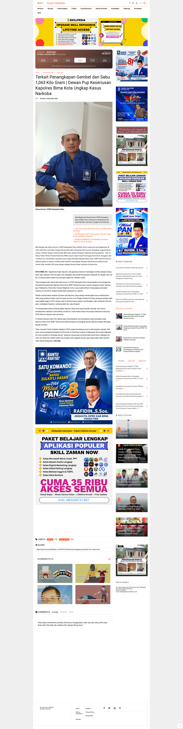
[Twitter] (133, 3)
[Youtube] (136, 3)
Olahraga (126, 8)
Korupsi (50, 8)
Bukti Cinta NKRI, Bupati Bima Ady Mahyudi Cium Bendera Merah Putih (129, 531)
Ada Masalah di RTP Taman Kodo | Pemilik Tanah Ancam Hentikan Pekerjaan (92, 235)
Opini (39, 13)
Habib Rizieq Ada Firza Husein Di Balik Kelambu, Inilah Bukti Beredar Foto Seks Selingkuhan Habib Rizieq (129, 454)
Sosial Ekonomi (86, 8)
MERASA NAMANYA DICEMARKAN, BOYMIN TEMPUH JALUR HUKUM (90, 241)
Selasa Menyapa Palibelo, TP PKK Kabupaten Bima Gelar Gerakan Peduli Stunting (134, 316)
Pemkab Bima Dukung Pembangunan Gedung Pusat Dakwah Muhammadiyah (133, 349)
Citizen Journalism (79, 712)
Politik (74, 8)
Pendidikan (115, 8)
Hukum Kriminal (101, 8)
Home (41, 8)
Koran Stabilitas (56, 3)
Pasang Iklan (89, 716)
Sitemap (78, 719)
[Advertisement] (51, 227)
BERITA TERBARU (125, 309)
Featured (60, 72)
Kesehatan (138, 8)
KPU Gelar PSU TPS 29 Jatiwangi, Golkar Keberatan (52, 577)
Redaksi (87, 708)
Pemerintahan (62, 8)
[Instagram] (120, 708)
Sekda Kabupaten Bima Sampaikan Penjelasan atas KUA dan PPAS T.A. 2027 (135, 328)
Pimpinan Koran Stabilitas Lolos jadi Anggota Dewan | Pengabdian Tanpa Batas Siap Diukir (53, 597)
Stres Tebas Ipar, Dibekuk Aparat (90, 600)
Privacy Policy (89, 712)
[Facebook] (129, 3)
